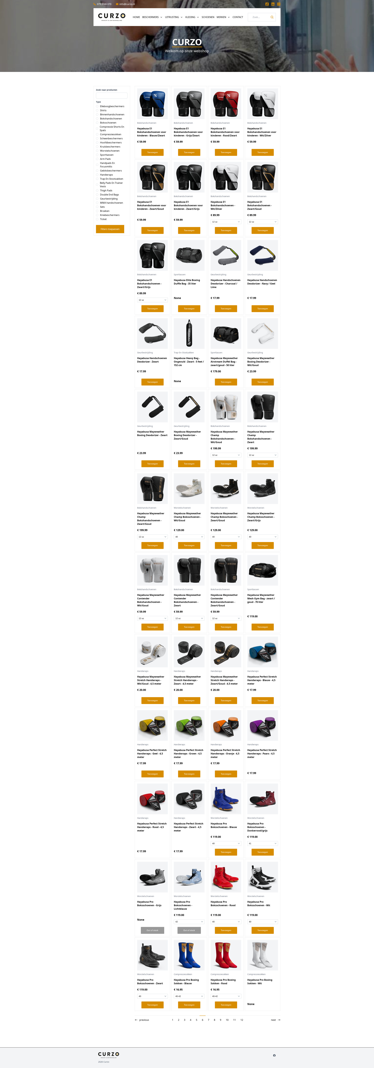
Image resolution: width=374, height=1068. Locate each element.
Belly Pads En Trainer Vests (111, 184)
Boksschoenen (108, 122)
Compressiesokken (110, 134)
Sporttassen (107, 154)
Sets (102, 206)
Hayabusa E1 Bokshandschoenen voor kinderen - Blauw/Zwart (151, 132)
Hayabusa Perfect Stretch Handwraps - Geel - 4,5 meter (152, 753)
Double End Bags (109, 194)
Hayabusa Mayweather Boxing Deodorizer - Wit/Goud (260, 362)
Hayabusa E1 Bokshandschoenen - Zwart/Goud (259, 205)
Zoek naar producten (106, 89)
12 (241, 1020)
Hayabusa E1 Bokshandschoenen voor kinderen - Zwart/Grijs (188, 205)
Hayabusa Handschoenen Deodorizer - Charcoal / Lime (225, 283)
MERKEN (221, 17)
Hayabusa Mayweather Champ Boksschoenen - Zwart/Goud (224, 517)
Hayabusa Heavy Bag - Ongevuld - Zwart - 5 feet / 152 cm (189, 362)
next (273, 1020)
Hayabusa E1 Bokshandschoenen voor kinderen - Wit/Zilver (261, 132)
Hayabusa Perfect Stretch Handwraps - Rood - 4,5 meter (152, 827)
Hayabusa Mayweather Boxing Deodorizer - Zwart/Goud (187, 435)
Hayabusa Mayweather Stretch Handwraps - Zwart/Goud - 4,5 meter (224, 680)
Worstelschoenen (110, 150)
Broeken (104, 211)
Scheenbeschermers (111, 138)
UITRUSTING (172, 17)
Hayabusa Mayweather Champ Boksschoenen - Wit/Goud (187, 517)
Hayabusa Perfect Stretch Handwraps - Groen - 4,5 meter (188, 753)
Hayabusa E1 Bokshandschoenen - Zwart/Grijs (149, 283)
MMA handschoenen (111, 202)
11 (234, 1020)
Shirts (103, 110)
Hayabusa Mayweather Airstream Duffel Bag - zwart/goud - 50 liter (224, 362)
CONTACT (238, 17)
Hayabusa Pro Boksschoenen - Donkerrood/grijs (257, 827)
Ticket (103, 219)
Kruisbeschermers (110, 146)
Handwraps (106, 174)
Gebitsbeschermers (111, 170)
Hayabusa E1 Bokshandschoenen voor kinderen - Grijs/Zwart (188, 132)
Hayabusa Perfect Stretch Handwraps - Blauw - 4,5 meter (262, 680)
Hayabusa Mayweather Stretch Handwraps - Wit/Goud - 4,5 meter (150, 680)
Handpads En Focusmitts (107, 164)
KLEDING (190, 17)
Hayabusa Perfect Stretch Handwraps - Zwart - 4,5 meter (188, 827)
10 (227, 1020)
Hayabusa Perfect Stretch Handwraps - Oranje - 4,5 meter (225, 753)
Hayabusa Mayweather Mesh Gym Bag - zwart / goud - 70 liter (261, 598)
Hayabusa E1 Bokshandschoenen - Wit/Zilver (223, 205)
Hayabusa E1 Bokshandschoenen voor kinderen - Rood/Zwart (225, 132)
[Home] (111, 17)
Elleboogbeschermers (112, 106)
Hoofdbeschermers (111, 142)
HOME (136, 17)
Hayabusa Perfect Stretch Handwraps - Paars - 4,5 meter (262, 753)
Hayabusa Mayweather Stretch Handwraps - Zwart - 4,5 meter (187, 680)
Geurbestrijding (109, 198)
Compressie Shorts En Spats (112, 128)
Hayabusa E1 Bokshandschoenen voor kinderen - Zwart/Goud (151, 205)
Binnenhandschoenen (112, 114)
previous (144, 1020)
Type (98, 101)
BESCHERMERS (150, 17)
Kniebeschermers (110, 215)
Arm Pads (105, 159)
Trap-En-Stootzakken (111, 178)
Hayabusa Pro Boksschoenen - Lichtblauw (183, 905)
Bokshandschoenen (111, 118)
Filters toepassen (110, 229)
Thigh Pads (106, 190)
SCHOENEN (208, 17)
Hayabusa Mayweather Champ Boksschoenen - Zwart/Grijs (261, 517)
